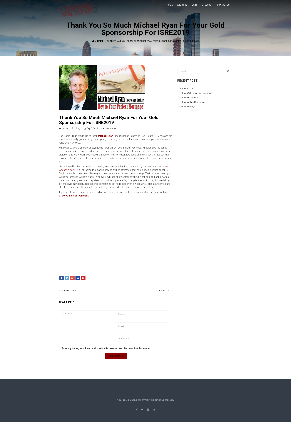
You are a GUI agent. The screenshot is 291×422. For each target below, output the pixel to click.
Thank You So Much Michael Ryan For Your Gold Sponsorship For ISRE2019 (109, 120)
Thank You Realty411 (187, 106)
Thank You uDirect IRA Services (192, 102)
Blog (110, 41)
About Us (182, 5)
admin (65, 128)
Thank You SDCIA (185, 88)
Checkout (207, 5)
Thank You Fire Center (187, 97)
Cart (194, 5)
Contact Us (223, 5)
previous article (70, 290)
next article (164, 290)
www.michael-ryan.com (75, 195)
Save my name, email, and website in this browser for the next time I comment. (107, 348)
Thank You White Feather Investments (195, 93)
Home (170, 5)
